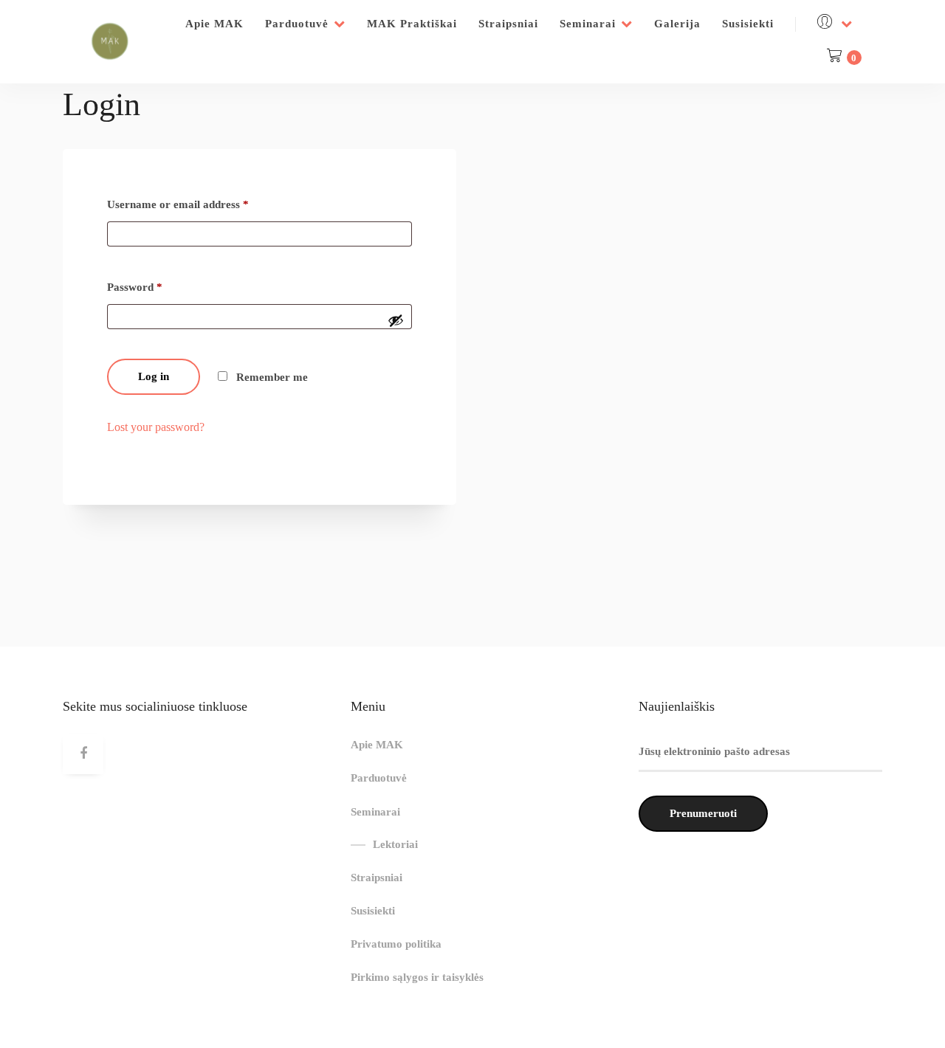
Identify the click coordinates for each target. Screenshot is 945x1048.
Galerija (677, 24)
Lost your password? (156, 427)
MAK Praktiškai (412, 24)
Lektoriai (395, 844)
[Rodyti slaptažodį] (396, 320)
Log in (153, 376)
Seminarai (588, 24)
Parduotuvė (297, 24)
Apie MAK (214, 24)
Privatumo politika (396, 944)
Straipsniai (508, 24)
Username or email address (178, 204)
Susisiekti (748, 24)
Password (134, 287)
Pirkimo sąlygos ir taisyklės (417, 977)
